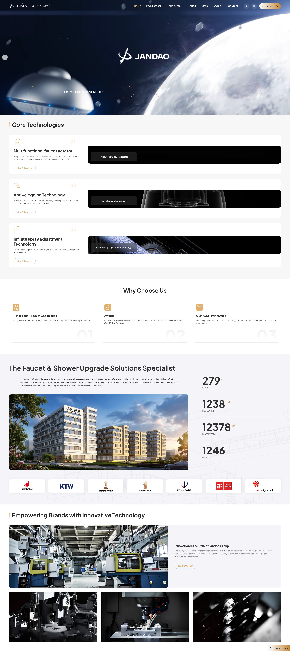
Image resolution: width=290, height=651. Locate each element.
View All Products (24, 168)
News (205, 6)
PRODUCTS (208, 92)
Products (175, 6)
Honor (192, 6)
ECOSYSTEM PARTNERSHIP (81, 92)
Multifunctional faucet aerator (43, 150)
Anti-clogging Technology (39, 194)
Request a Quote (268, 6)
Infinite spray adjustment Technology (38, 241)
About (217, 6)
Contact (233, 6)
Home (137, 6)
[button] (5, 57)
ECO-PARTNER (154, 6)
